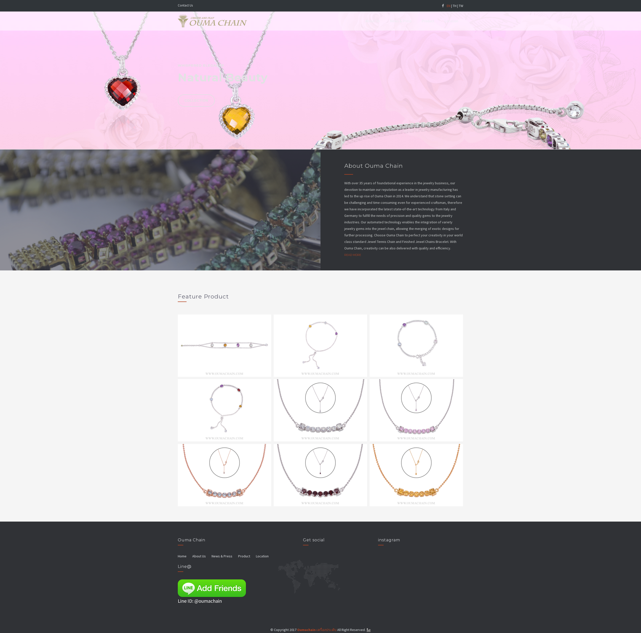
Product (428, 21)
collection (196, 100)
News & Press (401, 21)
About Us (372, 21)
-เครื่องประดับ (317, 629)
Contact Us (185, 5)
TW (461, 6)
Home (182, 556)
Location (451, 21)
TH (454, 6)
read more (352, 254)
